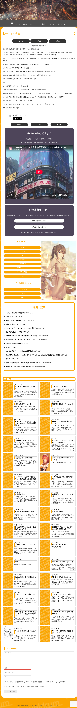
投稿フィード (29, 705)
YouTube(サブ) (22, 272)
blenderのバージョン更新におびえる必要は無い (22, 336)
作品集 (24, 24)
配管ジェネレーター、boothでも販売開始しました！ (24, 363)
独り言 (8, 359)
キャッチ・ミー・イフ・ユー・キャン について (22, 340)
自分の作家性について (13, 332)
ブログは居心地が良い (13, 343)
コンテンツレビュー (22, 289)
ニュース (22, 293)
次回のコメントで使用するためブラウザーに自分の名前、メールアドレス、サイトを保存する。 (37, 682)
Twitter (22, 259)
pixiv (22, 276)
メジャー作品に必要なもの (15, 313)
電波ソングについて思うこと (15, 320)
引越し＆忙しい (11, 324)
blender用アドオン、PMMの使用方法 (19, 351)
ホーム (17, 24)
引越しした (9, 316)
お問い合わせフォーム (39, 220)
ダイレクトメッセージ (39, 227)
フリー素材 (41, 24)
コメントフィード (41, 705)
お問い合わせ (61, 24)
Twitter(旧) (22, 264)
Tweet (19, 119)
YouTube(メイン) (22, 268)
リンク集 (51, 24)
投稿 (22, 297)
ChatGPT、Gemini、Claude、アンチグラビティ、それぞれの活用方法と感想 (32, 355)
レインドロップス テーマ (53, 705)
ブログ (31, 24)
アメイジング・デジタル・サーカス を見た (20, 328)
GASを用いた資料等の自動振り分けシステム (21, 366)
